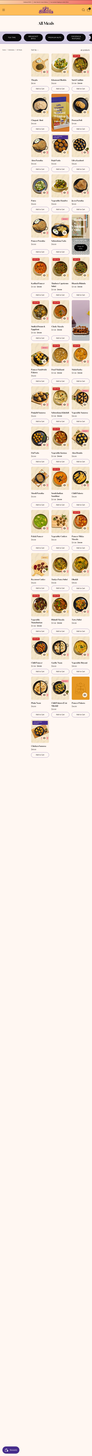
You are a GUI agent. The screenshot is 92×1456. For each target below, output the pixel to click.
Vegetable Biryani (79, 663)
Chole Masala (57, 326)
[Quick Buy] (44, 72)
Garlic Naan (56, 663)
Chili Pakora (77, 493)
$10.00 (33, 124)
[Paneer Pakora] (81, 688)
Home (4, 50)
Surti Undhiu (77, 80)
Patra (33, 200)
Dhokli (75, 579)
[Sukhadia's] (46, 9)
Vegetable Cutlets (59, 536)
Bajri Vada (55, 160)
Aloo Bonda (77, 453)
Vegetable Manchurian (36, 621)
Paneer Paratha (38, 241)
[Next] (88, 37)
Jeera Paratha (78, 200)
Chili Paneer (36, 663)
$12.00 (53, 164)
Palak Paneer (37, 536)
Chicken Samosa (38, 746)
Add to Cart (40, 88)
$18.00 (74, 583)
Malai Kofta (77, 369)
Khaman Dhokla (58, 80)
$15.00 (53, 83)
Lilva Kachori (78, 160)
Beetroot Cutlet (38, 579)
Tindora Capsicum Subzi (59, 284)
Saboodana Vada (58, 241)
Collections (11, 50)
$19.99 (33, 540)
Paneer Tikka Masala (78, 537)
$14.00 (74, 706)
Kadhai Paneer (38, 283)
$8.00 (33, 83)
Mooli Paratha (37, 493)
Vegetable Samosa (80, 412)
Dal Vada (35, 453)
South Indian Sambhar (57, 494)
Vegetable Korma (59, 453)
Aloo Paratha (37, 160)
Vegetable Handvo (59, 200)
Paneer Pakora (78, 703)
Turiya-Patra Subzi (59, 579)
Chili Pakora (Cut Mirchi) (59, 704)
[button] (83, 10)
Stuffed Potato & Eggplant (38, 328)
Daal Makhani (57, 369)
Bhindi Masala (57, 619)
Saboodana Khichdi (60, 412)
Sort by (34, 49)
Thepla (34, 80)
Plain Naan (36, 703)
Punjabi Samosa (38, 412)
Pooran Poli (77, 120)
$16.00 (74, 416)
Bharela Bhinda (79, 283)
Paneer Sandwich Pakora (39, 371)
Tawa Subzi (77, 619)
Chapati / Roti (37, 120)
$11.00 (74, 124)
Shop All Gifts (81, 247)
